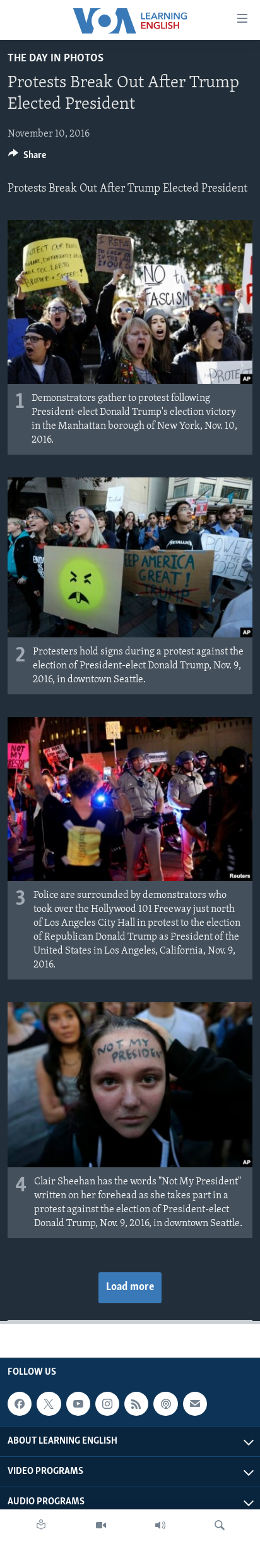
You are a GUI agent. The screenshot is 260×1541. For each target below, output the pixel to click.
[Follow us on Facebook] (20, 1404)
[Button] (27, 158)
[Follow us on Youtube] (78, 1404)
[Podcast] (165, 1404)
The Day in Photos (55, 58)
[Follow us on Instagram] (107, 1404)
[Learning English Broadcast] (160, 1525)
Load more (130, 1287)
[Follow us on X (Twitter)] (49, 1404)
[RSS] (136, 1404)
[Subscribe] (195, 1404)
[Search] (220, 1525)
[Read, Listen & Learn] (41, 1525)
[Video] (101, 1525)
